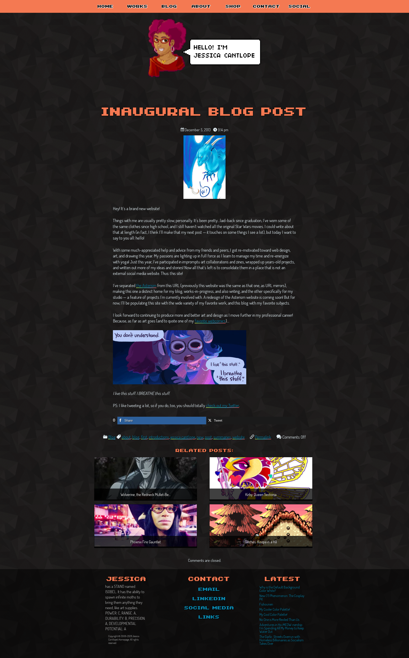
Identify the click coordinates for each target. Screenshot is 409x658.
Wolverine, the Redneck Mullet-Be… (146, 494)
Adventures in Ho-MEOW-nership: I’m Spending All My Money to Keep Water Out (281, 628)
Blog (169, 6)
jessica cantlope (182, 437)
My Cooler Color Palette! (274, 609)
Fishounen (266, 604)
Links (209, 617)
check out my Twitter (222, 405)
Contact (266, 6)
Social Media (209, 608)
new (200, 437)
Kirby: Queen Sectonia (261, 494)
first (144, 437)
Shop (233, 6)
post (208, 437)
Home (105, 6)
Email (209, 589)
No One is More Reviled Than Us (279, 620)
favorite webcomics (210, 321)
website (238, 437)
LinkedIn (209, 599)
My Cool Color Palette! (273, 614)
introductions (159, 437)
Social (300, 6)
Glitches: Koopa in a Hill (261, 541)
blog (136, 437)
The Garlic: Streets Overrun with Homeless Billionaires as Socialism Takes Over (281, 640)
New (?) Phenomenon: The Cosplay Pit (281, 597)
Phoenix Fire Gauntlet (145, 541)
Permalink (263, 437)
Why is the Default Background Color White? (279, 589)
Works (137, 6)
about (126, 437)
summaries (222, 437)
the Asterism (146, 285)
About (201, 6)
